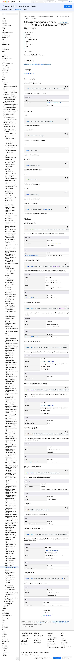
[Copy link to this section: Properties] (34, 111)
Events (62, 638)
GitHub (49, 635)
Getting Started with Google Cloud (52, 638)
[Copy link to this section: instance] (31, 159)
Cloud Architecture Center (52, 644)
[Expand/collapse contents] (32, 32)
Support (36, 638)
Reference (18, 9)
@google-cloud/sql (29, 73)
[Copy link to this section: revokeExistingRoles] (38, 203)
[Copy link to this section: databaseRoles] (35, 130)
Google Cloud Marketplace (24, 641)
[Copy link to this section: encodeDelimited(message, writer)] (48, 384)
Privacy (30, 652)
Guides (11, 9)
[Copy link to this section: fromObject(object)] (38, 428)
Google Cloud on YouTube (64, 643)
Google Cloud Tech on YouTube (66, 647)
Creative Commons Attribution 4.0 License (60, 621)
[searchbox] (10, 14)
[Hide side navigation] (17, 658)
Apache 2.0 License (41, 622)
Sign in (70, 1)
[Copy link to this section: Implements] (34, 60)
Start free (68, 6)
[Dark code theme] (65, 87)
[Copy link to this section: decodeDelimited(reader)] (42, 303)
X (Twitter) (63, 640)
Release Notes (37, 640)
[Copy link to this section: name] (29, 174)
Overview (4, 9)
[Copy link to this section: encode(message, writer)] (42, 341)
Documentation (32, 16)
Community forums (38, 635)
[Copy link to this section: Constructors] (36, 79)
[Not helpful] (68, 17)
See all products (24, 635)
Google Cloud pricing (25, 638)
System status (37, 642)
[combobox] (38, 1)
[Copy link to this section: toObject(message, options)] (44, 528)
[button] (9, 81)
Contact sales (24, 643)
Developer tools (40, 16)
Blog (62, 635)
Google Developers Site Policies (60, 622)
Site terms (35, 652)
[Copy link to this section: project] (30, 189)
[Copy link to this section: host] (28, 145)
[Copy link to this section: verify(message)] (36, 573)
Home (25, 16)
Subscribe (57, 658)
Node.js (21, 6)
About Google (24, 652)
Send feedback (63, 22)
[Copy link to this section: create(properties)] (38, 223)
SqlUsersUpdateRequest (31, 255)
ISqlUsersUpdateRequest (54, 102)
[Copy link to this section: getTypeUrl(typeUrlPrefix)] (42, 467)
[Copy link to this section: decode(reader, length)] (40, 260)
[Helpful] (66, 17)
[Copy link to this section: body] (28, 115)
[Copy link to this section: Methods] (33, 219)
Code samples (51, 641)
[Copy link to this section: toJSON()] (31, 504)
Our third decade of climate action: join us (31, 654)
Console (51, 1)
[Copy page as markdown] (33, 28)
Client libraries (31, 6)
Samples (25, 9)
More (20, 1)
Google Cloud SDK (11, 6)
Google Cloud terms (44, 652)
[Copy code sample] (67, 87)
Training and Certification (53, 647)
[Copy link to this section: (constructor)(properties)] (42, 83)
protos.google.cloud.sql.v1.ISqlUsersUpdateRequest (37, 64)
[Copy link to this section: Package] (32, 70)
